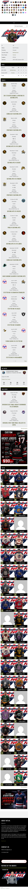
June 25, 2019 (14, 329)
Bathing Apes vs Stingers (14, 179)
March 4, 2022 (14, 118)
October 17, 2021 (14, 215)
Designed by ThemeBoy (5, 888)
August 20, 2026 (14, 392)
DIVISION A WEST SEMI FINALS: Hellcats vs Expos (14, 424)
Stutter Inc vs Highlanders (14, 357)
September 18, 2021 (14, 248)
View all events (24, 428)
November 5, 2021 (14, 183)
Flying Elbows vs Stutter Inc (14, 341)
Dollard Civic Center (6, 379)
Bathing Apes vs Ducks (14, 163)
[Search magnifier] (25, 861)
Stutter (14, 54)
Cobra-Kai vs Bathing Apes (14, 114)
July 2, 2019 (14, 313)
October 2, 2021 (14, 231)
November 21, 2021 (14, 166)
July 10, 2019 (14, 296)
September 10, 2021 (14, 264)
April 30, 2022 (14, 83)
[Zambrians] (4, 373)
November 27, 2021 (14, 150)
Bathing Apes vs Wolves (14, 211)
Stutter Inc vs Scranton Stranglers (14, 292)
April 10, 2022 (14, 101)
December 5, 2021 (14, 134)
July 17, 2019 (14, 280)
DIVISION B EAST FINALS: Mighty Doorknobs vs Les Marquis (14, 406)
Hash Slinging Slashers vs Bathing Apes (14, 276)
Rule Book (3, 841)
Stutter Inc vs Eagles (14, 309)
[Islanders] (24, 373)
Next (26, 361)
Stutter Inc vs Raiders (14, 325)
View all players (24, 787)
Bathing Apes (16, 52)
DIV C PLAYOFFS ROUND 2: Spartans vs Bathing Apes (14, 97)
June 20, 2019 (14, 345)
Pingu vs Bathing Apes (14, 228)
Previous (3, 361)
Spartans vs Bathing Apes (14, 130)
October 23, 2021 (14, 199)
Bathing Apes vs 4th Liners (14, 146)
